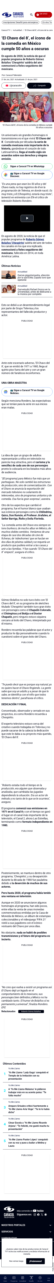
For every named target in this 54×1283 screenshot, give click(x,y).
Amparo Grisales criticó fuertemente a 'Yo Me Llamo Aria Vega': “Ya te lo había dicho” (29, 1109)
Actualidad (17, 30)
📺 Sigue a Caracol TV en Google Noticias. (27, 391)
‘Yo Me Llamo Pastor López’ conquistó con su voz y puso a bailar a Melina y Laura (28, 1142)
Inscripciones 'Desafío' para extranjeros (20, 22)
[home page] (13, 14)
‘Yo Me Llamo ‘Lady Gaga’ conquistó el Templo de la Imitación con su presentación (28, 1075)
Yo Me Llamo (14, 1068)
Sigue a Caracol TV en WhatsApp (27, 166)
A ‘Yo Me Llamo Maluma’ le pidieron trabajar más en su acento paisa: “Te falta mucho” (27, 1092)
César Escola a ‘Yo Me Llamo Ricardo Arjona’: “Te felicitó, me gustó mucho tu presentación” (28, 1125)
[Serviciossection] (50, 1231)
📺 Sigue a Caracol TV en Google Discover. (27, 175)
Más (48, 1280)
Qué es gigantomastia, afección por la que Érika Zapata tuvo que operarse (34, 277)
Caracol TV (5, 30)
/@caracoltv (15, 85)
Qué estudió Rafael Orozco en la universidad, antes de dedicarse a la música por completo (34, 291)
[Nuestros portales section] (50, 1225)
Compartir (42, 85)
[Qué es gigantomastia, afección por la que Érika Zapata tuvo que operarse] (8, 275)
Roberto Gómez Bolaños (31, 1011)
